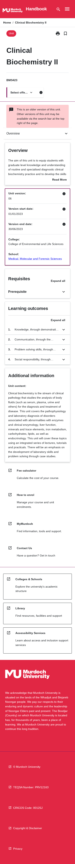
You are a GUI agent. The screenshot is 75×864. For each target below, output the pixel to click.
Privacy (17, 848)
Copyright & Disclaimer (27, 828)
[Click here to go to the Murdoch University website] (13, 11)
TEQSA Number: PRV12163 (31, 787)
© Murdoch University (26, 766)
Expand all (58, 280)
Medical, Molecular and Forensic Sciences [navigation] (35, 258)
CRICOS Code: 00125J (28, 807)
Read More (59, 180)
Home (7, 22)
